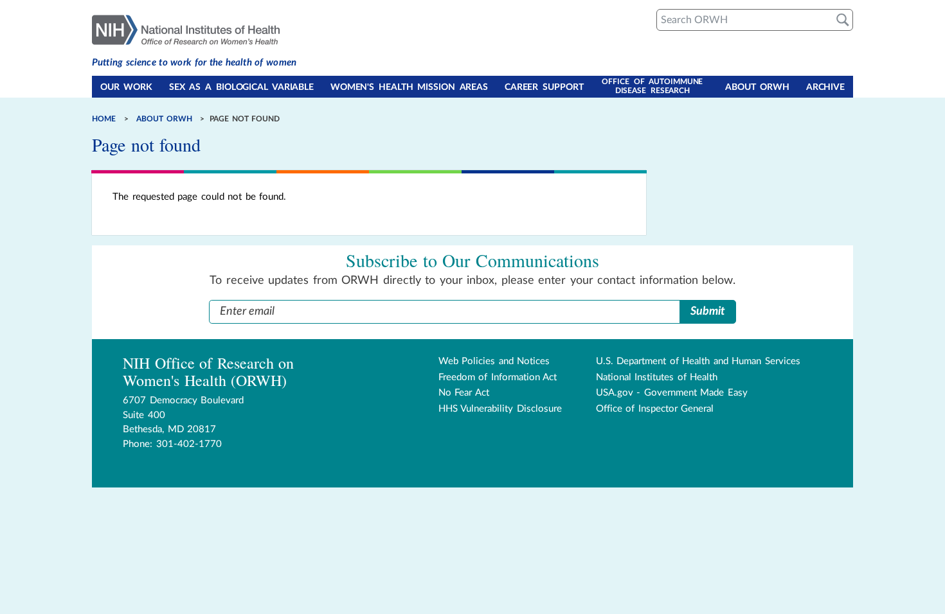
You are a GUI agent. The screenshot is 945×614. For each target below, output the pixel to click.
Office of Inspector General (655, 409)
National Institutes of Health (657, 377)
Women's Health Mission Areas (409, 87)
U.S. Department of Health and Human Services (698, 361)
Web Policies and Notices (494, 361)
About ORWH (757, 87)
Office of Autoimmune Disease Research (652, 86)
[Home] (194, 29)
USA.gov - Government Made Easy (672, 393)
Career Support (544, 87)
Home (104, 119)
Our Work (126, 87)
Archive (825, 87)
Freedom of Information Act (497, 377)
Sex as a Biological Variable (241, 87)
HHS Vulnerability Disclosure (500, 409)
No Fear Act (463, 393)
